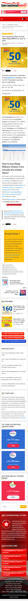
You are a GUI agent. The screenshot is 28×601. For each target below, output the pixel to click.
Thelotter (6, 181)
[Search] (26, 18)
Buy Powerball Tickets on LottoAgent (11, 568)
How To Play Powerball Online (13, 333)
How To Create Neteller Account (14, 341)
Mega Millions (10, 78)
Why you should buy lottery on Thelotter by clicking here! (13, 187)
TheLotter (23, 418)
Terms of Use (18, 591)
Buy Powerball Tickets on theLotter (11, 557)
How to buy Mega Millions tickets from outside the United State (12, 194)
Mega (9, 199)
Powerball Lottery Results (14, 583)
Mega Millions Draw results (8, 267)
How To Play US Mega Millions (13, 587)
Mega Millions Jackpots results (9, 269)
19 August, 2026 (19, 324)
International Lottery (9, 43)
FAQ (24, 591)
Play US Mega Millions (15, 205)
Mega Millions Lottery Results (13, 585)
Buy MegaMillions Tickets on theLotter (12, 551)
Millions (13, 199)
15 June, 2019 (20, 43)
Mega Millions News (7, 271)
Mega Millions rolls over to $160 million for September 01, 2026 (7, 309)
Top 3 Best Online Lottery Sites (13, 581)
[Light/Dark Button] (23, 19)
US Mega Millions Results (7, 33)
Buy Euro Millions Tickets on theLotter (12, 562)
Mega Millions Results (18, 271)
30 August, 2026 (19, 313)
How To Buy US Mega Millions (13, 337)
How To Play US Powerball (13, 589)
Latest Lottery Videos (8, 591)
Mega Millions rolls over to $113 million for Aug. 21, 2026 (7, 322)
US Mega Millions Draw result (9, 273)
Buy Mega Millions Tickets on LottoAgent (12, 574)
